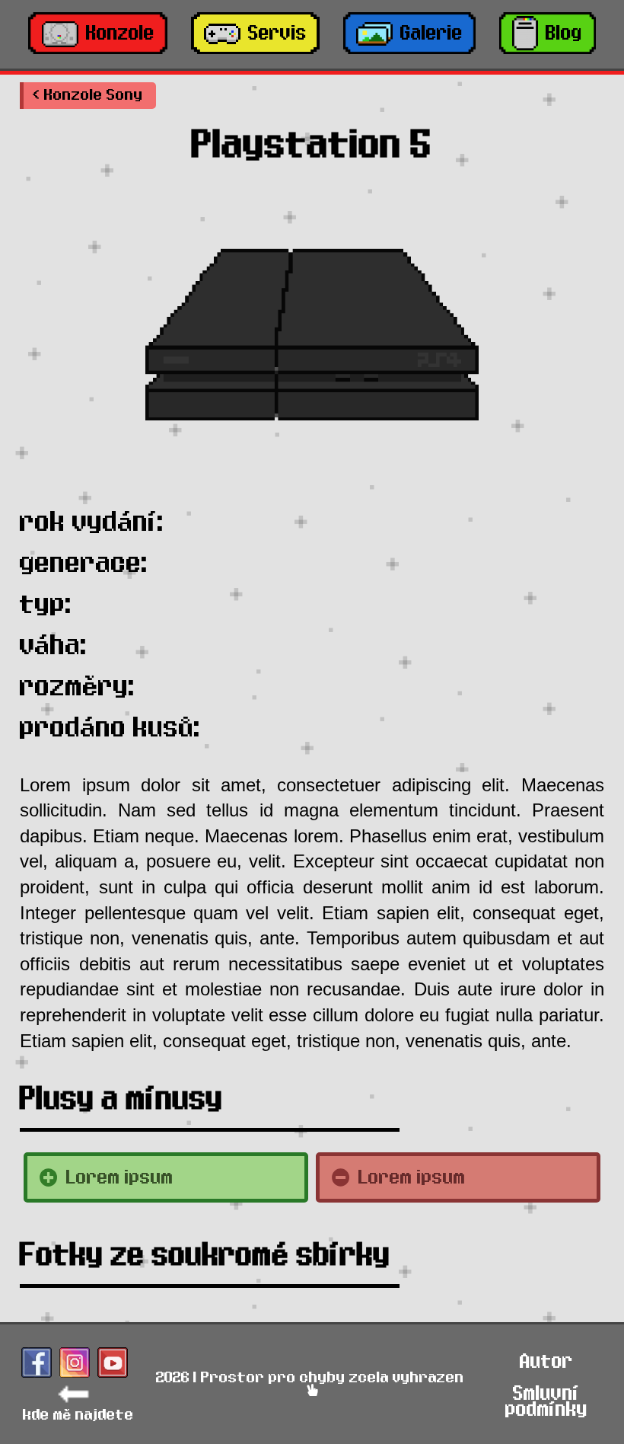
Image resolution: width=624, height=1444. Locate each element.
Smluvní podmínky (546, 1401)
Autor (546, 1361)
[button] (88, 95)
